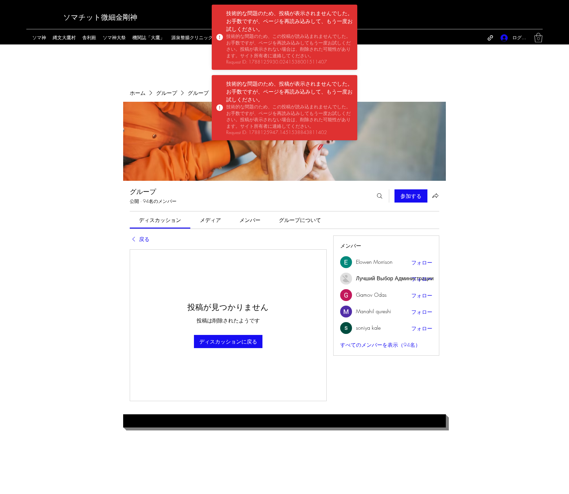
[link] (160, 220)
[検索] (380, 196)
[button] (538, 37)
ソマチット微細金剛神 (100, 17)
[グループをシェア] (435, 196)
